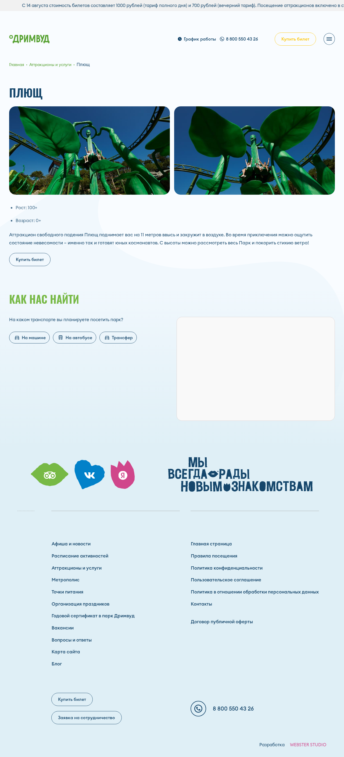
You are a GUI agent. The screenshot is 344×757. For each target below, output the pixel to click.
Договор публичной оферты (222, 622)
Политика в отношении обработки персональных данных (255, 592)
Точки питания (67, 592)
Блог (57, 664)
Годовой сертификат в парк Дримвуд (93, 616)
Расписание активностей (80, 556)
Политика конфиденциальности (227, 568)
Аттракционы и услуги (77, 568)
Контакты (201, 604)
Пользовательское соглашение (226, 580)
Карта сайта (66, 652)
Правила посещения (214, 556)
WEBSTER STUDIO (308, 744)
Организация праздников (80, 604)
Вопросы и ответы (72, 640)
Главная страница (211, 544)
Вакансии (63, 628)
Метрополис (66, 580)
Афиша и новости (71, 544)
